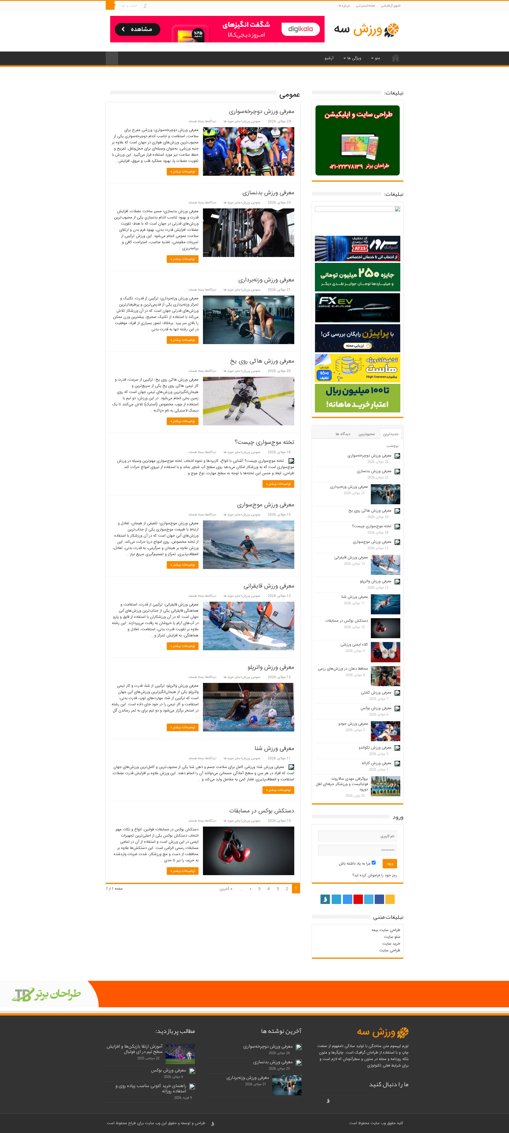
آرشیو (329, 58)
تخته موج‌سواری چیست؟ (264, 442)
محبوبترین (366, 434)
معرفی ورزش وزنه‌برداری (266, 280)
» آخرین (225, 889)
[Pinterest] (161, 6)
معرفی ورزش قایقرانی (269, 586)
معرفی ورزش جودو (353, 724)
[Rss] (178, 6)
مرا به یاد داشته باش (355, 863)
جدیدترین (391, 434)
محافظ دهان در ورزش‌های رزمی (343, 669)
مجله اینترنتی (365, 5)
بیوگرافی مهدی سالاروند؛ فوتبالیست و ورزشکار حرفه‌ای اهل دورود (342, 784)
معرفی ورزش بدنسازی (268, 193)
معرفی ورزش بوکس (376, 708)
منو (377, 58)
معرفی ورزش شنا (274, 749)
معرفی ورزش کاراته (376, 763)
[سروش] (144, 6)
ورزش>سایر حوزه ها (237, 121)
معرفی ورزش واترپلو (270, 667)
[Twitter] (167, 6)
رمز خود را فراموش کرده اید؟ (374, 875)
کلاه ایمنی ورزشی (354, 644)
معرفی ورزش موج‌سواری (265, 505)
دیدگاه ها (343, 434)
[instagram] (156, 6)
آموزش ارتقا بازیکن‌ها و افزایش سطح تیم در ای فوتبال (135, 1049)
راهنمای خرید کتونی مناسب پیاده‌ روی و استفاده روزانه (150, 1088)
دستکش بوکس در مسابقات (261, 811)
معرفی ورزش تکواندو (375, 747)
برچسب (392, 446)
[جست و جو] (110, 5)
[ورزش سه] (366, 30)
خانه (395, 58)
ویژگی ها (354, 58)
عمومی (256, 121)
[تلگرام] (150, 6)
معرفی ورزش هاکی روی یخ (262, 361)
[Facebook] (173, 6)
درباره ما (344, 5)
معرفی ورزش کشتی (376, 692)
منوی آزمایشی (390, 5)
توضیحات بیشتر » (182, 172)
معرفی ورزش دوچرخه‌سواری (261, 112)
